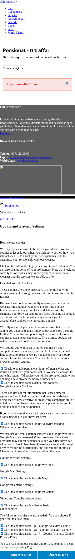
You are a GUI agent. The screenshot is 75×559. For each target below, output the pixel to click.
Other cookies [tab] (8, 508)
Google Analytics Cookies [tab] (16, 386)
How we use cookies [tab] (12, 242)
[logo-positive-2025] (8, 1)
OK (2, 218)
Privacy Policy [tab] (9, 537)
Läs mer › (6, 133)
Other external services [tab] (14, 427)
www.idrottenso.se (27, 160)
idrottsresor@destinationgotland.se (31, 157)
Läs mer (9, 218)
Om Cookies (5, 197)
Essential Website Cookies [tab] (16, 283)
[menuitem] (41, 8)
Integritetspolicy (17, 197)
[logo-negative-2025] (31, 192)
